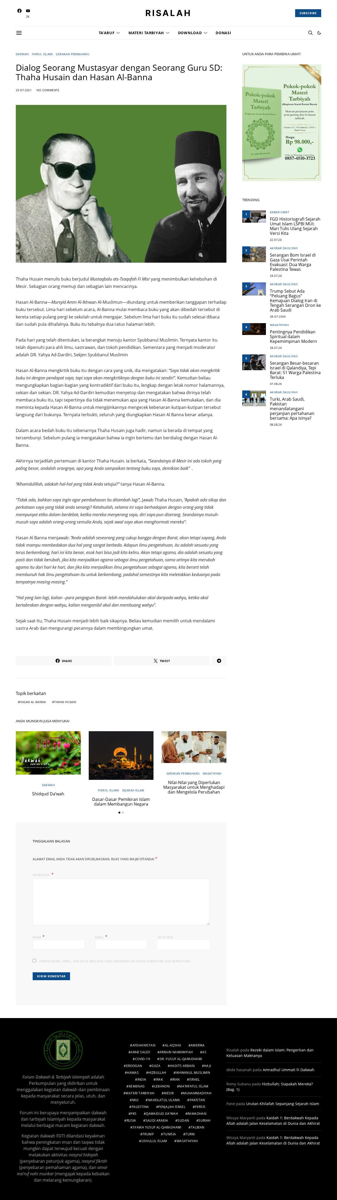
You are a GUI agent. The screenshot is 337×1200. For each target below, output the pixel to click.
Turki (190, 1134)
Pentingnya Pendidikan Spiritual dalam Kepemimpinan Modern (293, 336)
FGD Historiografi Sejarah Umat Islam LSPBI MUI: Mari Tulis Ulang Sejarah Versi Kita (295, 226)
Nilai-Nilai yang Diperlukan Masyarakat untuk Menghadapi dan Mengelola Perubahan (194, 787)
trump (148, 1134)
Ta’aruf (107, 32)
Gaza (155, 1066)
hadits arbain (182, 1066)
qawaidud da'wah (162, 1113)
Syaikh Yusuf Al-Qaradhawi (157, 1127)
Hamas (133, 1072)
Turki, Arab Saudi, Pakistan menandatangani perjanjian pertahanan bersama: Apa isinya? (292, 408)
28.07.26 (276, 348)
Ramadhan (196, 1113)
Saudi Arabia (157, 1120)
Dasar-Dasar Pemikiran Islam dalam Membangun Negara (121, 801)
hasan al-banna (33, 702)
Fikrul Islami (42, 54)
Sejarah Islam (133, 790)
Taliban (198, 1127)
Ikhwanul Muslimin (193, 1072)
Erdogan (134, 1066)
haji (207, 1066)
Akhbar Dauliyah (284, 248)
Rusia (131, 1120)
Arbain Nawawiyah (176, 1052)
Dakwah (22, 54)
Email (101, 937)
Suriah (204, 1120)
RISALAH (168, 13)
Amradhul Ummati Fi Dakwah (288, 1069)
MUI (135, 1100)
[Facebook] (19, 13)
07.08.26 (276, 384)
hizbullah (157, 1072)
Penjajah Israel (171, 1107)
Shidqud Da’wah (48, 794)
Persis (200, 1107)
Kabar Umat (279, 212)
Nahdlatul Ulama (164, 1100)
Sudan (183, 1120)
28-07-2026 (278, 316)
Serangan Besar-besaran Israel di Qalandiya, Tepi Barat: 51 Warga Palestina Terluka (295, 370)
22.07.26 (276, 240)
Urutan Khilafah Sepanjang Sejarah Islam (282, 1103)
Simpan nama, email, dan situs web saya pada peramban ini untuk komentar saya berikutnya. (115, 961)
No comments (48, 90)
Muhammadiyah (197, 1093)
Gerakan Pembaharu (72, 54)
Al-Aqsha (173, 1045)
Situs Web (165, 937)
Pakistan (197, 1100)
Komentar (41, 875)
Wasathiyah (212, 773)
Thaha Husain (65, 702)
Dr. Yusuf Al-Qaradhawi (181, 1059)
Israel (194, 1079)
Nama (39, 937)
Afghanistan (143, 1045)
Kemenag (137, 1086)
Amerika (198, 1045)
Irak (159, 1079)
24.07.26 (276, 276)
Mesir (169, 1093)
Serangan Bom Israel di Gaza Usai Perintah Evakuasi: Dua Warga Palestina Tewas (293, 262)
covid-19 (142, 1059)
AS (204, 1052)
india (141, 1079)
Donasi (223, 32)
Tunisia (169, 1134)
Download (190, 32)
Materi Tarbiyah (146, 32)
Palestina (140, 1107)
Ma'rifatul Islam (193, 1086)
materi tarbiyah (140, 1093)
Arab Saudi (140, 1052)
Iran (176, 1079)
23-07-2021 (24, 90)
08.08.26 (276, 424)
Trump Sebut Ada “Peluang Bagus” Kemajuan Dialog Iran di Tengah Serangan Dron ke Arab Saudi (295, 300)
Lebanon (162, 1086)
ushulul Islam (154, 1141)
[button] (319, 33)
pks (133, 1113)
